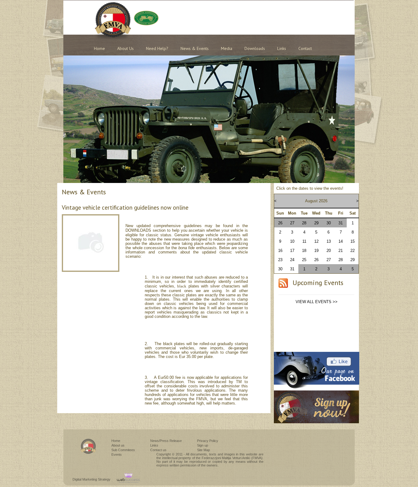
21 (340, 250)
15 (352, 241)
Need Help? (157, 48)
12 (316, 241)
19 (316, 250)
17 (292, 250)
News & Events (195, 48)
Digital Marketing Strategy (91, 479)
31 (340, 223)
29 (316, 223)
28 (304, 223)
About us (125, 48)
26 (280, 223)
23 (280, 259)
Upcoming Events (318, 282)
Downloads (254, 48)
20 (329, 250)
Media (226, 48)
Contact (305, 48)
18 (304, 250)
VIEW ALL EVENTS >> (317, 301)
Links (281, 48)
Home (99, 48)
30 (329, 223)
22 (352, 250)
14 (340, 241)
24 (292, 259)
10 (292, 241)
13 (329, 241)
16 (280, 250)
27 (292, 223)
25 (304, 259)
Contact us (158, 450)
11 (304, 241)
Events (116, 454)
